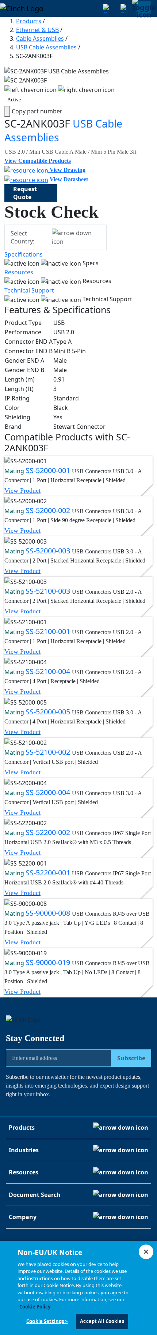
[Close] (146, 1252)
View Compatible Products (37, 161)
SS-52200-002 (49, 832)
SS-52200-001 (49, 873)
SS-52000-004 (49, 792)
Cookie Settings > (47, 1321)
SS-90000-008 (49, 913)
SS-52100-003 (49, 591)
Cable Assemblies (40, 39)
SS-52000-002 (49, 510)
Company (23, 1217)
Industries (24, 1150)
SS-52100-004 (49, 671)
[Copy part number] (7, 111)
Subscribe (131, 1058)
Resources (18, 272)
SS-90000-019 (49, 962)
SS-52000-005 (49, 712)
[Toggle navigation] (144, 8)
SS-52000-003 (49, 551)
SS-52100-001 (49, 631)
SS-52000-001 (49, 470)
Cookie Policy (34, 1306)
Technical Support (29, 290)
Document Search (35, 1195)
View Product (22, 490)
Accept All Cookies (102, 1321)
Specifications (23, 254)
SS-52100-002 (49, 752)
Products (28, 21)
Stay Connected (35, 1038)
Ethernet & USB (37, 30)
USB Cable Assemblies (46, 47)
